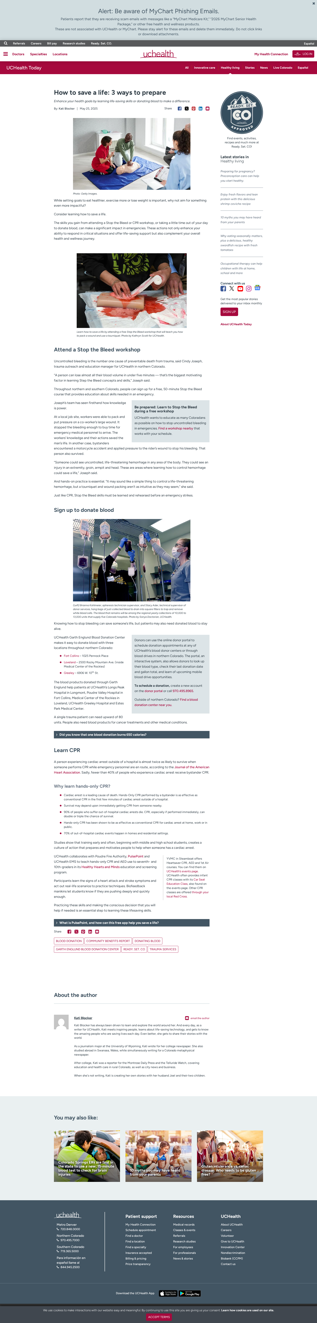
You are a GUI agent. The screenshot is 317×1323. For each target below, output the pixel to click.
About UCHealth (232, 1224)
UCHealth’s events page (182, 871)
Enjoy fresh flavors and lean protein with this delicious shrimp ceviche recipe (239, 199)
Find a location (135, 1241)
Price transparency (138, 1264)
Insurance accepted (138, 1253)
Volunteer (227, 1235)
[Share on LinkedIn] (201, 108)
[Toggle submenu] (5, 54)
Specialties (38, 54)
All (187, 67)
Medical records (183, 1224)
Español (309, 43)
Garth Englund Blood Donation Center (87, 949)
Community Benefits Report (108, 941)
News (264, 67)
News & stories (183, 1258)
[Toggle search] (6, 43)
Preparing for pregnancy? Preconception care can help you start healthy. (240, 176)
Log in (307, 54)
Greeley (69, 673)
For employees (183, 1247)
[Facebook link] (223, 288)
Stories (249, 67)
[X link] (231, 288)
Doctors (18, 54)
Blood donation (69, 941)
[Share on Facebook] (180, 108)
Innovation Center (233, 1247)
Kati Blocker (67, 108)
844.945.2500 (70, 1267)
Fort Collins (71, 656)
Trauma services (163, 949)
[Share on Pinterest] (194, 108)
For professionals (184, 1253)
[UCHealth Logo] (67, 1215)
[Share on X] (187, 108)
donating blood (147, 941)
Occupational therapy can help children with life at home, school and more (241, 268)
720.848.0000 (70, 1229)
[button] (131, 734)
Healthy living (230, 67)
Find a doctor (134, 1235)
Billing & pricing (135, 1258)
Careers (36, 43)
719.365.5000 (70, 1251)
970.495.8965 (183, 691)
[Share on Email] (207, 108)
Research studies (74, 43)
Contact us (228, 1264)
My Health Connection (271, 54)
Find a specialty (135, 1247)
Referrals (19, 43)
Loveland (70, 662)
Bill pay (52, 43)
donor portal (154, 691)
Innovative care (204, 67)
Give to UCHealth (232, 1241)
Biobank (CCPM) (232, 1258)
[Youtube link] (240, 288)
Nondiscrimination (233, 1253)
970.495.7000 (70, 1240)
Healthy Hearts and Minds (100, 867)
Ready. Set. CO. (101, 43)
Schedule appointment (140, 1230)
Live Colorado (282, 67)
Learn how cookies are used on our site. (247, 1310)
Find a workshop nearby (175, 428)
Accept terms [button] (159, 1317)
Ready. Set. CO (134, 949)
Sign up (229, 312)
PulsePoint (135, 856)
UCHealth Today (23, 68)
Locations (60, 54)
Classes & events (184, 1230)
